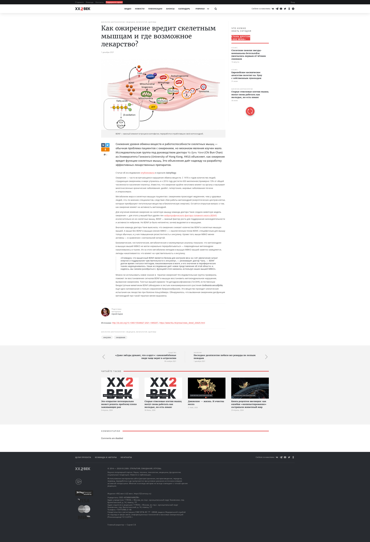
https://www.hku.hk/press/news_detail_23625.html (182, 322)
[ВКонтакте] (273, 8)
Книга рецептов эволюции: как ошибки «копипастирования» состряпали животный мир (248, 404)
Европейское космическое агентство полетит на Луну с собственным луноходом (246, 75)
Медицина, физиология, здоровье (141, 22)
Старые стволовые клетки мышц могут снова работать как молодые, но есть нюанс (249, 94)
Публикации (155, 8)
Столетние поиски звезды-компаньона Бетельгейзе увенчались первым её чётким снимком (248, 54)
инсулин (107, 337)
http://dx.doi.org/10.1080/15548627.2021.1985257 (135, 322)
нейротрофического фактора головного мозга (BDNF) (190, 215)
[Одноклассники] (289, 8)
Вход (293, 2)
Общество (172, 353)
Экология (197, 353)
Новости (140, 8)
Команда (90, 2)
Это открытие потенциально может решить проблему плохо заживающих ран (119, 404)
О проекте (79, 2)
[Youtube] (281, 8)
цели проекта (83, 457)
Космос (234, 48)
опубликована (148, 172)
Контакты (100, 2)
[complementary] (248, 71)
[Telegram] (277, 8)
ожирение (120, 337)
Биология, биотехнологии (113, 22)
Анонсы (170, 8)
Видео (127, 8)
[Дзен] (293, 8)
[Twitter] (285, 8)
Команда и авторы (106, 457)
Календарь (184, 8)
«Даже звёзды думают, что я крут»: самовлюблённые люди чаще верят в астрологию (145, 356)
